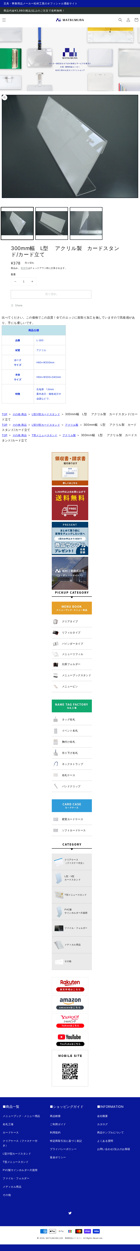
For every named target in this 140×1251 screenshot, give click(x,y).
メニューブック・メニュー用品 (21, 1115)
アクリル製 (71, 424)
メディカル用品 (12, 1186)
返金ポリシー (58, 1157)
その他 (7, 1194)
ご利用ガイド (58, 1124)
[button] (120, 20)
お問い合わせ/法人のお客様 (113, 1149)
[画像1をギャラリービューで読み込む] (17, 223)
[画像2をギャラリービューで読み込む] (51, 223)
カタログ (102, 1124)
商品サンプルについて (110, 1132)
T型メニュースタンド (44, 435)
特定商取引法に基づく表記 (66, 1140)
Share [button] (19, 305)
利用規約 (55, 1132)
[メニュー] (4, 20)
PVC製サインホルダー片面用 (20, 1170)
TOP (4, 414)
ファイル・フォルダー (16, 1178)
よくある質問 (105, 1140)
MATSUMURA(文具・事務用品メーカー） (64, 1238)
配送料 (24, 268)
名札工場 (8, 1124)
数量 (13, 274)
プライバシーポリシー (63, 1149)
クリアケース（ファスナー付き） (20, 1143)
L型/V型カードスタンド (46, 414)
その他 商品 (20, 414)
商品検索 (55, 1115)
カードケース (11, 1132)
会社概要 (102, 1115)
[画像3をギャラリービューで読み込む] (86, 223)
